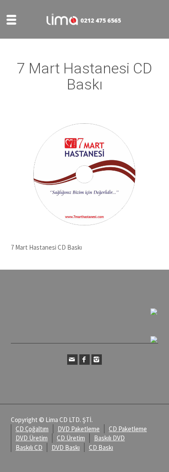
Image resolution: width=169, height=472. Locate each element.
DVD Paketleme (79, 429)
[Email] (72, 359)
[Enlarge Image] (84, 174)
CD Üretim (71, 438)
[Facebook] (84, 359)
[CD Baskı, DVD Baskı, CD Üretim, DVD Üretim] (85, 18)
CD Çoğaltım (32, 429)
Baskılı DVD (109, 438)
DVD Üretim (32, 438)
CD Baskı (101, 447)
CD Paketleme (128, 429)
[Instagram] (96, 359)
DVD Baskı (66, 447)
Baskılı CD (29, 447)
